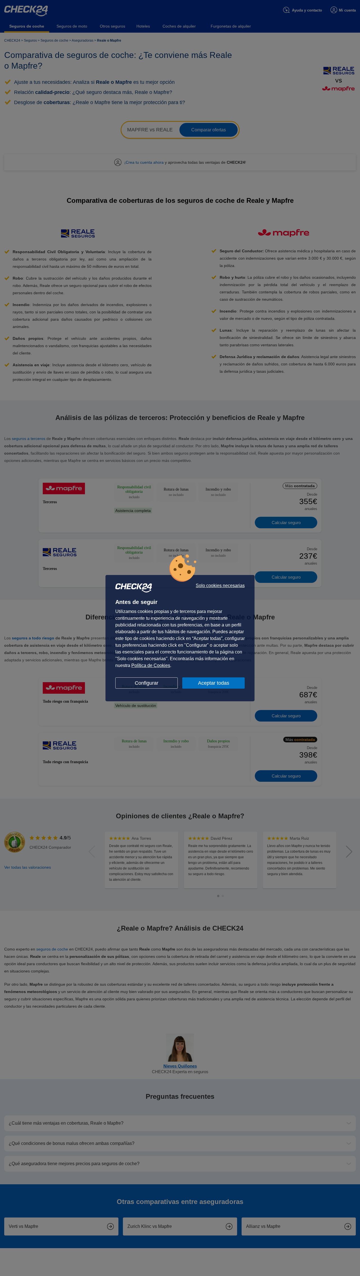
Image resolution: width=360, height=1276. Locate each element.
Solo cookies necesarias (220, 585)
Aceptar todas (213, 683)
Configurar (146, 683)
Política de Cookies (150, 665)
